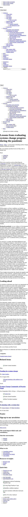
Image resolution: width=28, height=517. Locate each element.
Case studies (9, 43)
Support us (5, 55)
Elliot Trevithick (15, 408)
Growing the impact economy (16, 32)
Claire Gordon (5, 374)
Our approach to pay (14, 25)
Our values (9, 18)
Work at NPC (9, 22)
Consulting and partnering (12, 29)
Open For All (12, 38)
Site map (5, 501)
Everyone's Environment (15, 109)
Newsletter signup (7, 59)
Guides (2, 356)
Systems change (7, 356)
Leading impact (10, 52)
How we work (12, 20)
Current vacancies (13, 24)
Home (1, 144)
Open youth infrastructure (15, 39)
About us (5, 13)
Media (4, 56)
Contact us (8, 27)
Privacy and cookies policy (9, 498)
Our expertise (6, 452)
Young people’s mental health (16, 42)
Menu (2, 85)
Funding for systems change (9, 371)
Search (5, 67)
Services (5, 28)
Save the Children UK (6, 169)
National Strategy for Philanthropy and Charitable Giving (17, 36)
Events (4, 48)
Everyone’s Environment (15, 34)
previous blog (17, 165)
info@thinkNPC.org (8, 478)
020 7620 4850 (7, 477)
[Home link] (14, 82)
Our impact (9, 17)
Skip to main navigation (9, 2)
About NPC (9, 14)
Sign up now (3, 427)
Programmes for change (12, 31)
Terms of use (6, 500)
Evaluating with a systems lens (9, 405)
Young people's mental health (16, 117)
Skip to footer (6, 4)
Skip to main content (8, 3)
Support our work (10, 21)
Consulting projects (8, 451)
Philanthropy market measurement (17, 41)
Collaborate (3, 163)
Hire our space (9, 45)
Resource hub (6, 46)
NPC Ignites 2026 (10, 49)
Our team (8, 15)
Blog (4, 53)
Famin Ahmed (5, 408)
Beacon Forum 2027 (11, 50)
